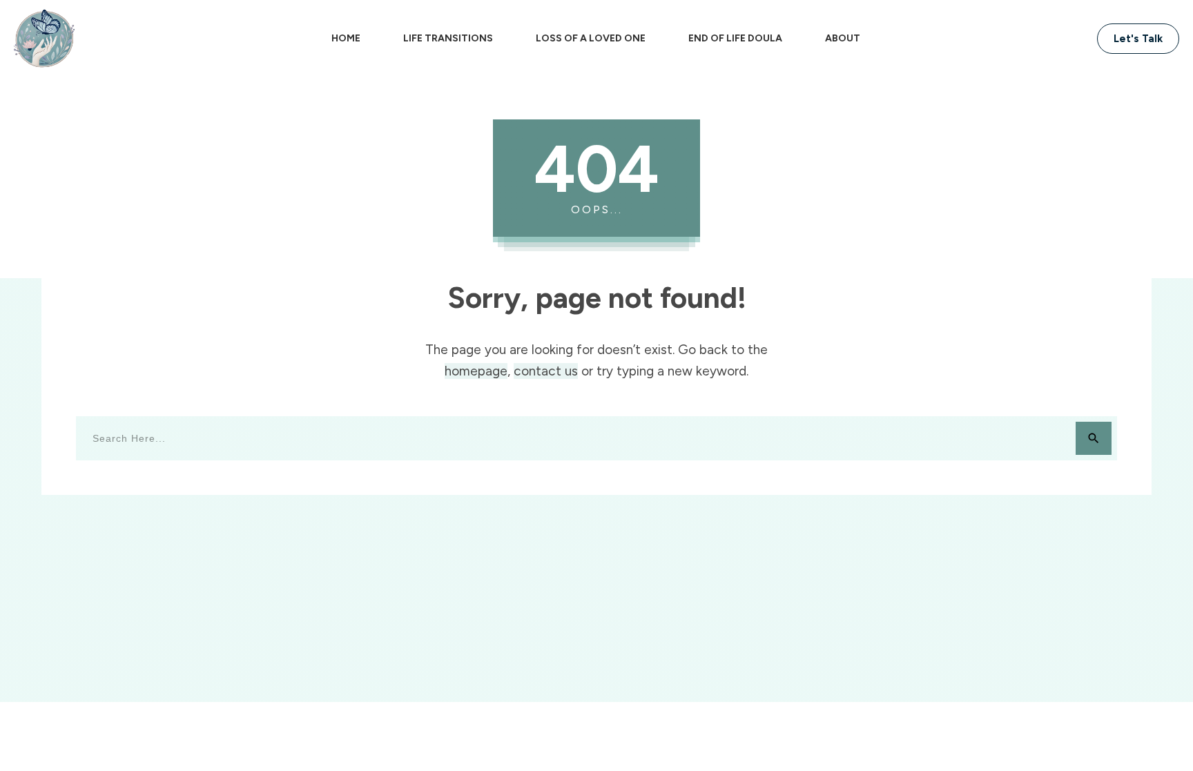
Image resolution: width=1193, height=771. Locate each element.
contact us (546, 371)
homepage (476, 371)
